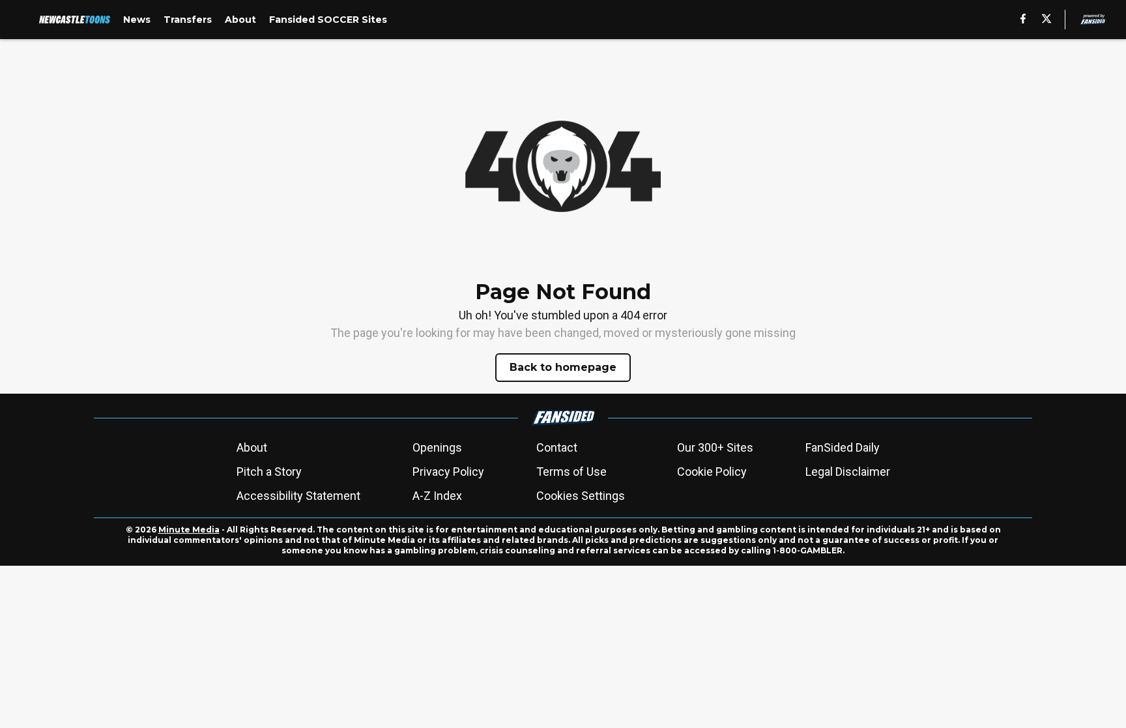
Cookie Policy (712, 471)
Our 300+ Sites (715, 447)
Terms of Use (571, 471)
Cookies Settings (580, 495)
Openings (437, 447)
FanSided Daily (842, 447)
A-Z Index (437, 495)
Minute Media (189, 529)
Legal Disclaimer (847, 471)
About (252, 447)
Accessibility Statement (298, 495)
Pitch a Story (269, 471)
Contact (556, 447)
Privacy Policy (448, 471)
